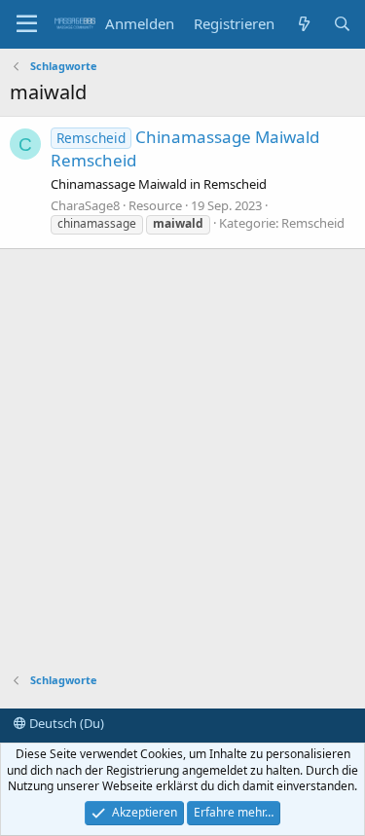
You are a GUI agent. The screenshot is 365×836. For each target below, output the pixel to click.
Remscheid (313, 223)
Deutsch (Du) (65, 723)
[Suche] (342, 24)
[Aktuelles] (303, 24)
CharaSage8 (85, 205)
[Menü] (27, 24)
